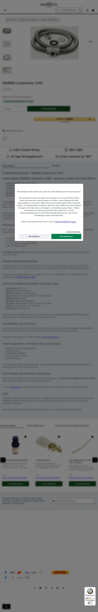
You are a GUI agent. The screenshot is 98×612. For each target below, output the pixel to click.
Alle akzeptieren (66, 236)
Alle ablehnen (34, 236)
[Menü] (94, 588)
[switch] (90, 603)
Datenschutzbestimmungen (65, 222)
